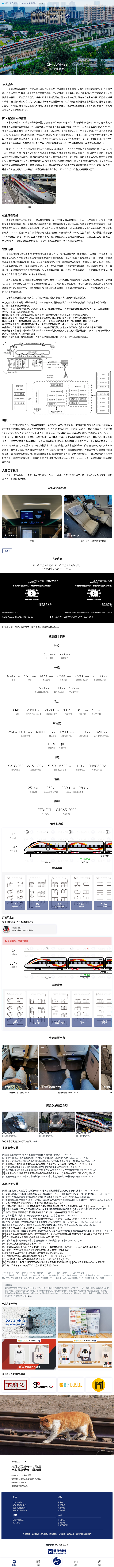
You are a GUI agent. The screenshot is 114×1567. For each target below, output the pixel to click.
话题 (99, 1565)
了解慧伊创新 (63, 1525)
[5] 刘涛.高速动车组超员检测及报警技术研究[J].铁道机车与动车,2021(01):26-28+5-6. (41, 1167)
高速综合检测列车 (20, 1511)
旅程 (75, 1565)
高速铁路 (61, 1505)
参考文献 (61, 1534)
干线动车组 (17, 1503)
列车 (15, 1497)
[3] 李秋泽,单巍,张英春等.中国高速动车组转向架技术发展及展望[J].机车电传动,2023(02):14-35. (46, 1197)
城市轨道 (61, 1511)
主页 (6, 3)
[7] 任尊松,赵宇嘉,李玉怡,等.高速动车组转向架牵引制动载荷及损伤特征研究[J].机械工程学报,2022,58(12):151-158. (54, 1209)
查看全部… (37, 1142)
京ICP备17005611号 (84, 1534)
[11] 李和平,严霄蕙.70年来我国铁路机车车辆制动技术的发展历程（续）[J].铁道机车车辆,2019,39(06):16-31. (51, 1222)
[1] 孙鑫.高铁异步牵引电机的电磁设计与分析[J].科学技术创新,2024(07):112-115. (38, 1154)
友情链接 (70, 1534)
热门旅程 (16, 1523)
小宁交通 (61, 1523)
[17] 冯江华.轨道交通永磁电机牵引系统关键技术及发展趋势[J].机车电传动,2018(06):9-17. (43, 1240)
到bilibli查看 (56, 617)
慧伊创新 (50, 1545)
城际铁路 (61, 1508)
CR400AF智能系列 (28, 3)
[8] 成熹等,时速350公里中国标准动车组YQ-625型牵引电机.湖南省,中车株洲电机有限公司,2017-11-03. (49, 1176)
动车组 (14, 1565)
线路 (38, 1565)
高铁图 (60, 1503)
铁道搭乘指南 (18, 1520)
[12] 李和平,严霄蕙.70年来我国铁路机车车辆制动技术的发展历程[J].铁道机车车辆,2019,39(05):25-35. (49, 1225)
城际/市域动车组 (19, 1505)
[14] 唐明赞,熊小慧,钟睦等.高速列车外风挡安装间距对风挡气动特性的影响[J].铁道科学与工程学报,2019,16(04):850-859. (57, 1231)
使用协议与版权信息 (40, 1534)
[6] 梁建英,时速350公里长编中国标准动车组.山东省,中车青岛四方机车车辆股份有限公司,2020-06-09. (49, 1170)
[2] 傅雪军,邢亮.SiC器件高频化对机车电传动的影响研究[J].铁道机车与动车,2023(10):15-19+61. (45, 1158)
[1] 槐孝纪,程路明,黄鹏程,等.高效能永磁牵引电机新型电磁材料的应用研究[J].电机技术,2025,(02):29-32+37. (51, 1190)
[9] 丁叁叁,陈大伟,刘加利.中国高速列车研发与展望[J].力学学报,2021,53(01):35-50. (40, 1215)
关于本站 (27, 1296)
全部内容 (61, 1520)
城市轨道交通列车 (20, 1508)
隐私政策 (53, 1534)
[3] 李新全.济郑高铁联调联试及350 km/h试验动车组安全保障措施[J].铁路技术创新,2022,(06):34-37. (48, 1161)
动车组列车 (14, 3)
